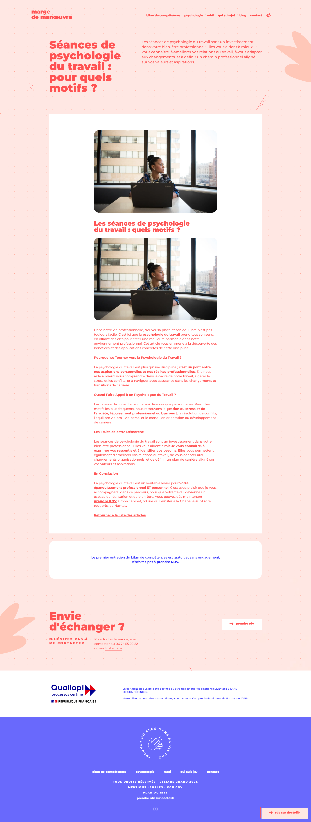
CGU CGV (175, 787)
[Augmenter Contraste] (268, 15)
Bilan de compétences (163, 15)
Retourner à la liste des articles (120, 515)
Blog (242, 15)
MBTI (210, 15)
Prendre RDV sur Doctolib (155, 798)
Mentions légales (145, 787)
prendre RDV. (168, 562)
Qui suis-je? (226, 15)
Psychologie (193, 15)
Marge (51, 14)
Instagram (113, 648)
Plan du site (155, 792)
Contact (256, 15)
